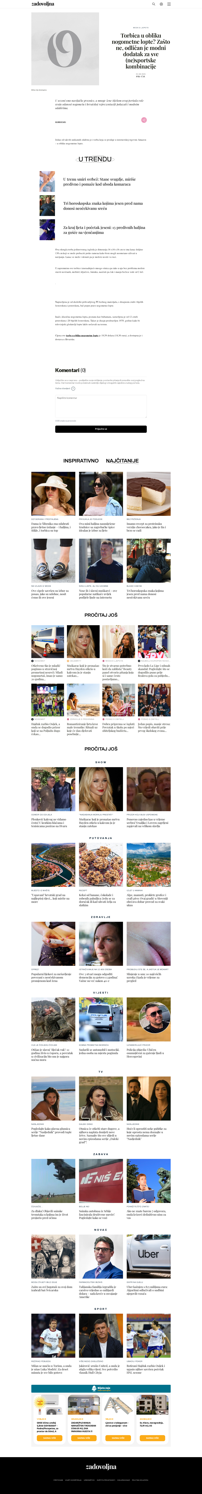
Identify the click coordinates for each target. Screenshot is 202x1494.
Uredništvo (89, 1480)
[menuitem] (161, 4)
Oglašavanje (123, 1480)
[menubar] (162, 4)
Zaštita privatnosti (106, 1480)
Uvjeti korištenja (73, 1480)
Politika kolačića (140, 1480)
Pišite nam (58, 1480)
